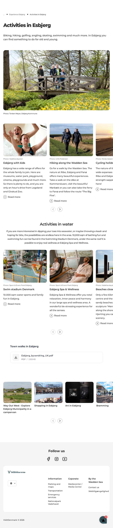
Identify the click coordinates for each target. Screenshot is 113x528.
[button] (25, 178)
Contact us (93, 487)
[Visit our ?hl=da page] (56, 459)
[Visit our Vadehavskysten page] (48, 459)
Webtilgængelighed (98, 491)
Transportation (55, 490)
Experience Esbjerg (17, 14)
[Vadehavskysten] (16, 472)
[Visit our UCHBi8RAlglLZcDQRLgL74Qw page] (64, 459)
